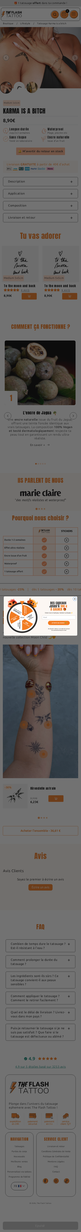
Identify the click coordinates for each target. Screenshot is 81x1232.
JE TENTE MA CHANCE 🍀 (59, 623)
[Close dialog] (75, 599)
